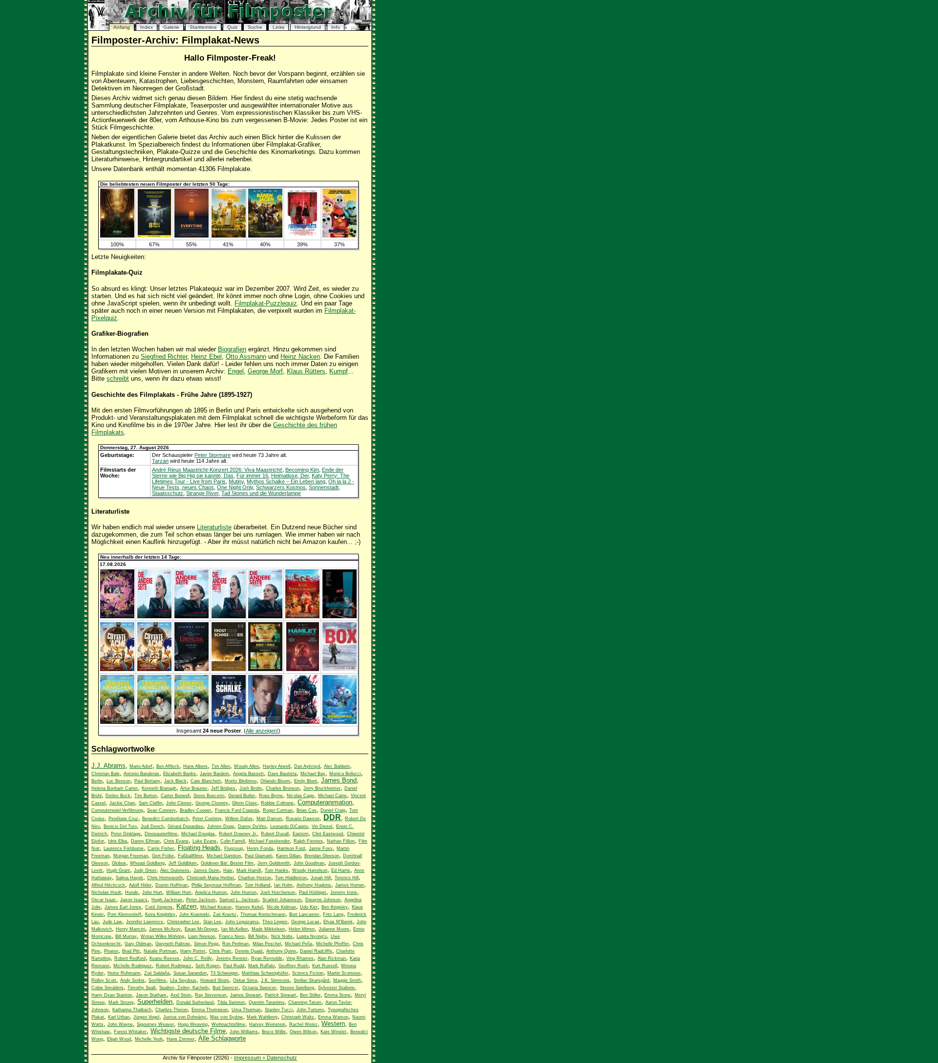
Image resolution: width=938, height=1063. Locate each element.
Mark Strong (120, 1002)
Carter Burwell (175, 795)
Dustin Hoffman (171, 885)
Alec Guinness (175, 870)
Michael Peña (298, 943)
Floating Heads (199, 847)
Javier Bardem (214, 773)
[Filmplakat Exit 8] (154, 236)
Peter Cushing (206, 818)
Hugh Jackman (166, 899)
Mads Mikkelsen (268, 929)
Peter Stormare (212, 455)
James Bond (339, 780)
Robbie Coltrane (277, 803)
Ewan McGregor (201, 929)
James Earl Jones (123, 907)
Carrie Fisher (161, 848)
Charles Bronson (282, 788)
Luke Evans (204, 841)
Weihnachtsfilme (228, 1024)
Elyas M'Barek (338, 921)
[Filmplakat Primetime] (265, 722)
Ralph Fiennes (308, 841)
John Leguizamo (241, 921)
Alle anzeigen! (262, 731)
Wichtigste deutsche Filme (188, 1031)
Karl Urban (118, 1017)
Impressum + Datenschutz (265, 1058)
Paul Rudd (233, 965)
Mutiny (236, 481)
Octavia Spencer (259, 987)
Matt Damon (269, 818)
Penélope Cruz (123, 818)
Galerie (171, 27)
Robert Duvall (275, 833)
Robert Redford (130, 958)
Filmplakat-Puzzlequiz (265, 303)
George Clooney (211, 803)
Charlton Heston (254, 877)
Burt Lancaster (304, 914)
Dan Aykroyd (307, 766)
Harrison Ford (291, 848)
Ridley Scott (103, 980)
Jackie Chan (122, 803)
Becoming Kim (302, 470)
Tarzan (160, 461)
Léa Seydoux (183, 980)
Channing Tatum (304, 1002)
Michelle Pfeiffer (332, 943)
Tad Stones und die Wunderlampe (261, 493)
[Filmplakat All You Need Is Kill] (117, 616)
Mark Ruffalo (261, 965)
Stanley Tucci (279, 1009)
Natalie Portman (160, 951)
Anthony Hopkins (314, 885)
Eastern (300, 833)
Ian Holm (283, 885)
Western (333, 1023)
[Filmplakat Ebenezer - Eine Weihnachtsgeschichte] (191, 669)
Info (335, 27)
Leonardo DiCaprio (289, 826)
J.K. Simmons (275, 980)
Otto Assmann (246, 356)
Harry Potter (192, 951)
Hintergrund (308, 27)
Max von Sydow (226, 1017)
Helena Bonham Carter (114, 788)
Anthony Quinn (281, 951)
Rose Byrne (271, 795)
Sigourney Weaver (155, 1024)
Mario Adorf (140, 766)
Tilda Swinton (231, 1002)
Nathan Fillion (341, 841)
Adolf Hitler (140, 885)
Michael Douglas (198, 833)
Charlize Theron (171, 1009)
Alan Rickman (332, 958)
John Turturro (310, 1009)
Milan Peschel (267, 943)
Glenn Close (244, 803)
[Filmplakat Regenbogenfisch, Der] (339, 722)
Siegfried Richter (164, 356)
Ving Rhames (300, 958)
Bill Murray (126, 936)
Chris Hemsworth (165, 877)
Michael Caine (332, 795)
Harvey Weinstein (267, 1024)
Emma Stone (337, 995)
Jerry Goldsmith (273, 863)
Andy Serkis (132, 980)
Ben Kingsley (334, 907)
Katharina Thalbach (131, 1009)
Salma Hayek (129, 877)
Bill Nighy (257, 936)
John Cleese (179, 803)
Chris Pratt (220, 951)
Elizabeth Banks (179, 773)
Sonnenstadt (324, 487)
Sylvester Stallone (336, 987)
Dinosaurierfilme (161, 833)
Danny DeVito (252, 826)
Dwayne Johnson (323, 899)
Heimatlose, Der (290, 475)
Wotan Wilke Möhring (162, 936)
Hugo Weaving (193, 1024)
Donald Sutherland (194, 1002)
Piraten (111, 951)
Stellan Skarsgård (311, 980)
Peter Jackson (200, 899)
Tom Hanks (276, 870)
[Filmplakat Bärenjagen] (265, 236)
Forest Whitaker (130, 1031)
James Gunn (206, 870)
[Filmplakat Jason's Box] (339, 669)
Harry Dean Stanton (111, 995)
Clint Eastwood (327, 833)
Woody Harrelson (309, 870)
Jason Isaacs (134, 899)
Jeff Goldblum (183, 863)
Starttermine (203, 27)
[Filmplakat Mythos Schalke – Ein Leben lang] (229, 722)
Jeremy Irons (343, 892)
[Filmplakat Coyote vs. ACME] (117, 669)
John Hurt (152, 892)
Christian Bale (105, 773)
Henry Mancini (130, 929)
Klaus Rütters (306, 371)
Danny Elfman (145, 841)
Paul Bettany (147, 781)
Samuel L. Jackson (238, 899)
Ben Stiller (310, 995)
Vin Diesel (322, 826)
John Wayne (120, 1024)
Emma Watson (333, 1017)
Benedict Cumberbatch (165, 818)
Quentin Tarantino (266, 1002)
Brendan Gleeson (321, 855)
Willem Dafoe (239, 818)
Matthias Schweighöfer (265, 973)
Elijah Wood (119, 1039)
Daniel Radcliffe (316, 951)
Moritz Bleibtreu (240, 781)
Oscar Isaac (103, 899)
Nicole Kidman (281, 907)
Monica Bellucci (345, 773)
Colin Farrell (232, 841)
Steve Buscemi (208, 795)
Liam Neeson (201, 936)
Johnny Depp (220, 826)
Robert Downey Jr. (238, 833)
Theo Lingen (274, 921)
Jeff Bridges (223, 788)
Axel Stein (181, 995)
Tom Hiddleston (291, 877)
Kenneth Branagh (159, 788)
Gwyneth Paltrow (172, 943)
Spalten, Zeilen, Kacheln (184, 987)
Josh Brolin (250, 788)
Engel (236, 371)
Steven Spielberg (297, 987)
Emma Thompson (210, 1009)
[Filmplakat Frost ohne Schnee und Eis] (229, 669)
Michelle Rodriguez (132, 965)
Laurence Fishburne (124, 848)
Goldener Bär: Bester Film (227, 863)
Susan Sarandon (190, 973)
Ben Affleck (167, 766)
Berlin (97, 781)
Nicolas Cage (300, 795)
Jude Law (112, 921)
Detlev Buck (118, 795)
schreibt (118, 378)
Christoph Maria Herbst (210, 877)
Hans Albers (195, 766)
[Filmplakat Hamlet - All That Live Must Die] (302, 669)
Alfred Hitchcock (108, 885)
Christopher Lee (183, 921)
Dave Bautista (282, 773)
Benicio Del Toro (120, 826)
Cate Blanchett (206, 781)
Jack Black (175, 781)
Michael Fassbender (269, 841)
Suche (255, 27)
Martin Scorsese (344, 973)
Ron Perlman (235, 943)
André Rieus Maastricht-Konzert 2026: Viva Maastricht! (217, 470)
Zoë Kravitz (224, 914)
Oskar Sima (245, 980)
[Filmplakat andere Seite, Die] (154, 616)
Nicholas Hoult (106, 892)
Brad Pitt (131, 951)
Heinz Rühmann (123, 973)
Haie (228, 870)
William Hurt (178, 892)
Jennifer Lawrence (144, 921)
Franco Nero (231, 936)
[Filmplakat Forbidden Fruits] (302, 236)
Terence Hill (347, 877)
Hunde (131, 892)
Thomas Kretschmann (262, 914)
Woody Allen (246, 766)
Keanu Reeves (164, 958)
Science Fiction (307, 973)
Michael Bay (312, 773)
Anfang (121, 27)
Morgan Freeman (130, 855)
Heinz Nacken (300, 356)
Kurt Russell (324, 965)
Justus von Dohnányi (184, 1017)
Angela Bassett (248, 773)
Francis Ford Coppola (237, 810)
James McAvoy (165, 929)
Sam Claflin (150, 803)
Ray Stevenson (210, 995)
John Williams (244, 1031)
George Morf (265, 371)
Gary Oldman (138, 943)
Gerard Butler (241, 795)
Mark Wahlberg (262, 1017)
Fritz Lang (333, 914)
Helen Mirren (302, 929)
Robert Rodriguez (174, 965)
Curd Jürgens (158, 907)
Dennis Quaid (248, 951)
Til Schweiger (224, 973)
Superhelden (154, 1001)
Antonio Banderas (141, 773)
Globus (119, 863)
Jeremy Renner (231, 958)
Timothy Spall (141, 987)
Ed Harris (340, 870)
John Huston (243, 892)
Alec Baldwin (337, 766)
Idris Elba (117, 841)
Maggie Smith (347, 980)
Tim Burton (145, 795)
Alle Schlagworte (222, 1038)
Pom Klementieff (124, 914)
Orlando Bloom (275, 781)
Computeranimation (325, 802)
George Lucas (305, 921)
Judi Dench (152, 826)
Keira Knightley (160, 914)
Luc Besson (118, 781)
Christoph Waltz (297, 1017)
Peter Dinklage (126, 833)
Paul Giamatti (258, 855)
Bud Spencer (225, 987)
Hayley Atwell (276, 766)
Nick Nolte (282, 936)
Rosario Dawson (303, 818)
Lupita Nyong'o (312, 936)
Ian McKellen (234, 929)
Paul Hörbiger (312, 892)
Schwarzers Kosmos (281, 487)
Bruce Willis (274, 1031)
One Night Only (235, 487)
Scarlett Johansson (281, 899)
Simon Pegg (206, 943)
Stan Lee (212, 921)
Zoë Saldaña (157, 973)
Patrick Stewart (280, 995)
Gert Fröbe (163, 855)
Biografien (232, 349)
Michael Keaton (216, 907)
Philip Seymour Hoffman (216, 885)
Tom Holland (257, 885)
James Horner (349, 885)
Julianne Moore (334, 929)
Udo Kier (309, 907)
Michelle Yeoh (149, 1039)
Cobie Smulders (107, 987)
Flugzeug (233, 848)
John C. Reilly (197, 958)
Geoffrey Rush (293, 965)
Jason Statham (151, 995)
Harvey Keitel (249, 907)
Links (278, 27)
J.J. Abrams (108, 765)
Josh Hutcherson (277, 892)
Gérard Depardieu (185, 826)
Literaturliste (214, 527)
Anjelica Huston (211, 892)
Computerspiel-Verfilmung (117, 810)
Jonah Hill (321, 877)
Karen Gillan (288, 855)
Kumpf (338, 371)
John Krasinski (194, 914)
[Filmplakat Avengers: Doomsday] (117, 236)
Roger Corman (278, 810)
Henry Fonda (260, 848)
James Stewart (245, 995)
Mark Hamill (248, 870)
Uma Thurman (246, 1009)
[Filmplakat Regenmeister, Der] (229, 236)
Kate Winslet (333, 1031)
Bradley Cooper (195, 810)
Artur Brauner (193, 788)
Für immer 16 (252, 475)
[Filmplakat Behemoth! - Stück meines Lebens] (339, 616)
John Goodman (309, 863)
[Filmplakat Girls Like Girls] (265, 669)
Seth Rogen (207, 965)
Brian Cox (307, 810)
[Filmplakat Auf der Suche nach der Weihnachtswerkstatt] (302, 616)
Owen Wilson (303, 1031)
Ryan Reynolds (266, 958)
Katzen (186, 906)
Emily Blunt (305, 781)
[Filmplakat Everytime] (191, 236)
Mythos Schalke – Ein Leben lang (286, 481)
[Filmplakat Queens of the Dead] (302, 722)
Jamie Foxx (321, 848)
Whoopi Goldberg (147, 863)
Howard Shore (214, 980)
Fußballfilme (190, 855)
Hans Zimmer (180, 1039)
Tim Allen (221, 766)
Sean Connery (161, 810)
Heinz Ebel (206, 356)
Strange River (202, 493)
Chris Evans (176, 841)
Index (146, 27)
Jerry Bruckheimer (322, 788)
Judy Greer (145, 870)
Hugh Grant (118, 870)
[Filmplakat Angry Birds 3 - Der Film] (339, 236)
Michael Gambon (224, 855)
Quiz (232, 27)
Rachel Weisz (303, 1024)
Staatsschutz (167, 493)
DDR (332, 817)
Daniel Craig (332, 810)
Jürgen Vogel (146, 1017)
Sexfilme (157, 980)
